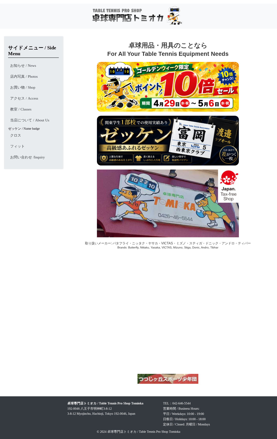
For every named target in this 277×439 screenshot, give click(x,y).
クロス (15, 135)
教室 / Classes (20, 109)
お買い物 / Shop (22, 87)
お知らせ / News (23, 66)
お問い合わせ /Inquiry (27, 157)
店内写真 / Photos (24, 76)
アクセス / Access (24, 98)
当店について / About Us (29, 120)
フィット (17, 146)
